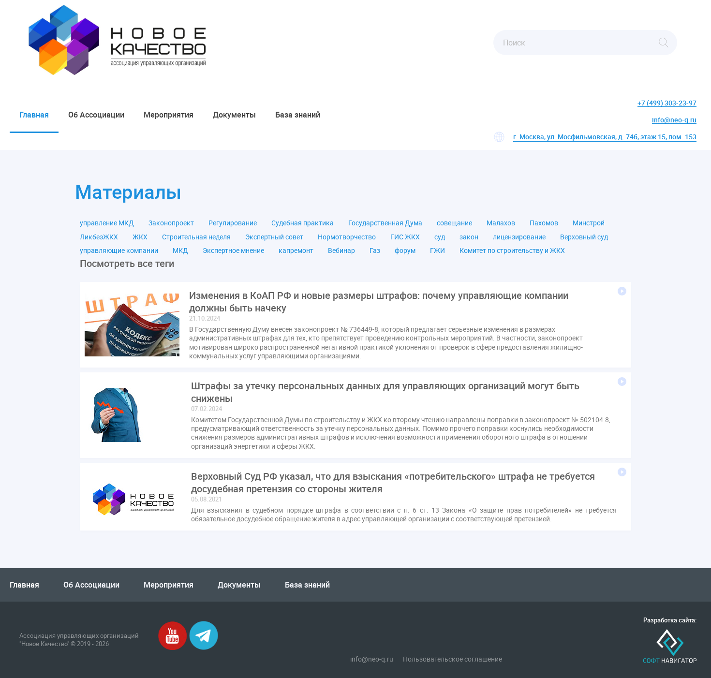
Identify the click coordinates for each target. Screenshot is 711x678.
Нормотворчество (347, 237)
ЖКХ (140, 237)
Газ (375, 250)
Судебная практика (302, 223)
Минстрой (589, 223)
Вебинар (341, 250)
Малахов (501, 223)
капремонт (296, 250)
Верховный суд (584, 237)
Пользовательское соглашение (452, 659)
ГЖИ (437, 250)
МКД (180, 250)
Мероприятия (168, 114)
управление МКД (107, 223)
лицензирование (519, 237)
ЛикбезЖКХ (99, 237)
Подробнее (622, 291)
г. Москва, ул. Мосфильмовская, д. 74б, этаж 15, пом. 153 (604, 136)
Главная (34, 114)
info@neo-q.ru (674, 120)
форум (405, 250)
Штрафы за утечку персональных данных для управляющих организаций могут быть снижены (385, 392)
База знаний (297, 114)
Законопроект (171, 223)
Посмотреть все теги (127, 263)
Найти (663, 42)
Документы (234, 114)
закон (468, 237)
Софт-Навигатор (669, 646)
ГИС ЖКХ (405, 237)
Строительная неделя (196, 237)
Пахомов (544, 223)
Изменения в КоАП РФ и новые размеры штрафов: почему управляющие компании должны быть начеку (378, 301)
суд (439, 237)
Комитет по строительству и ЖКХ (512, 250)
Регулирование (232, 223)
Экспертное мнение (233, 250)
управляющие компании (119, 250)
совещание (454, 223)
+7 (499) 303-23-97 (666, 103)
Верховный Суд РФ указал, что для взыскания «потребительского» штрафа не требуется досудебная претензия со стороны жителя (393, 482)
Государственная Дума (385, 223)
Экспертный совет (274, 237)
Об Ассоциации (96, 114)
